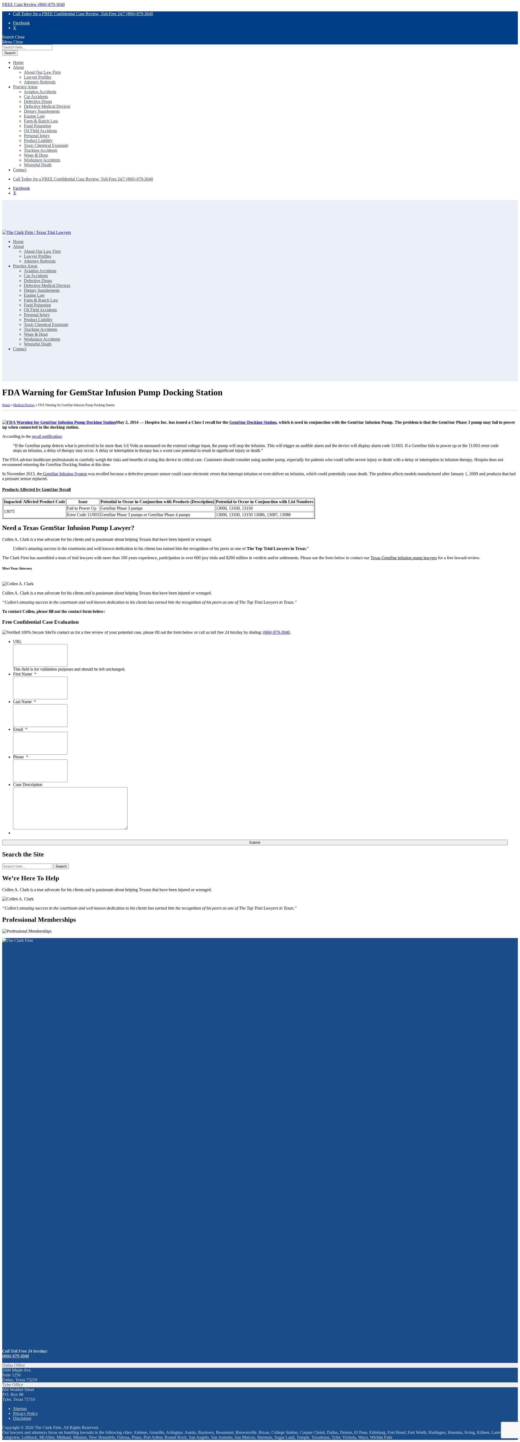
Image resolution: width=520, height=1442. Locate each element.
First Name (24, 674)
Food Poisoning (37, 126)
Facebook (21, 23)
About (18, 67)
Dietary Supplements (42, 111)
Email (20, 729)
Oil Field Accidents (40, 130)
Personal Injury (37, 135)
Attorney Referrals (40, 82)
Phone (20, 757)
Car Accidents (36, 96)
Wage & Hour (36, 155)
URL (17, 641)
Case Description (27, 784)
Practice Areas (25, 87)
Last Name (24, 701)
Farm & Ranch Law (41, 121)
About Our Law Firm (42, 72)
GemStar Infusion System (64, 473)
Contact (19, 169)
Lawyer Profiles (37, 77)
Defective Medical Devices (47, 106)
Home (18, 62)
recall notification (46, 436)
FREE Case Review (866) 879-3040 (33, 4)
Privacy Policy (25, 1413)
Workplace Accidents (42, 160)
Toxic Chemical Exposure (46, 145)
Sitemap (20, 1408)
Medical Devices (24, 405)
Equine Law (34, 116)
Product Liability (38, 140)
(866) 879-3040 (276, 632)
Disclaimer (22, 1418)
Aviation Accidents (40, 91)
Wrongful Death (37, 165)
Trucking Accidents (40, 150)
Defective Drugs (38, 101)
